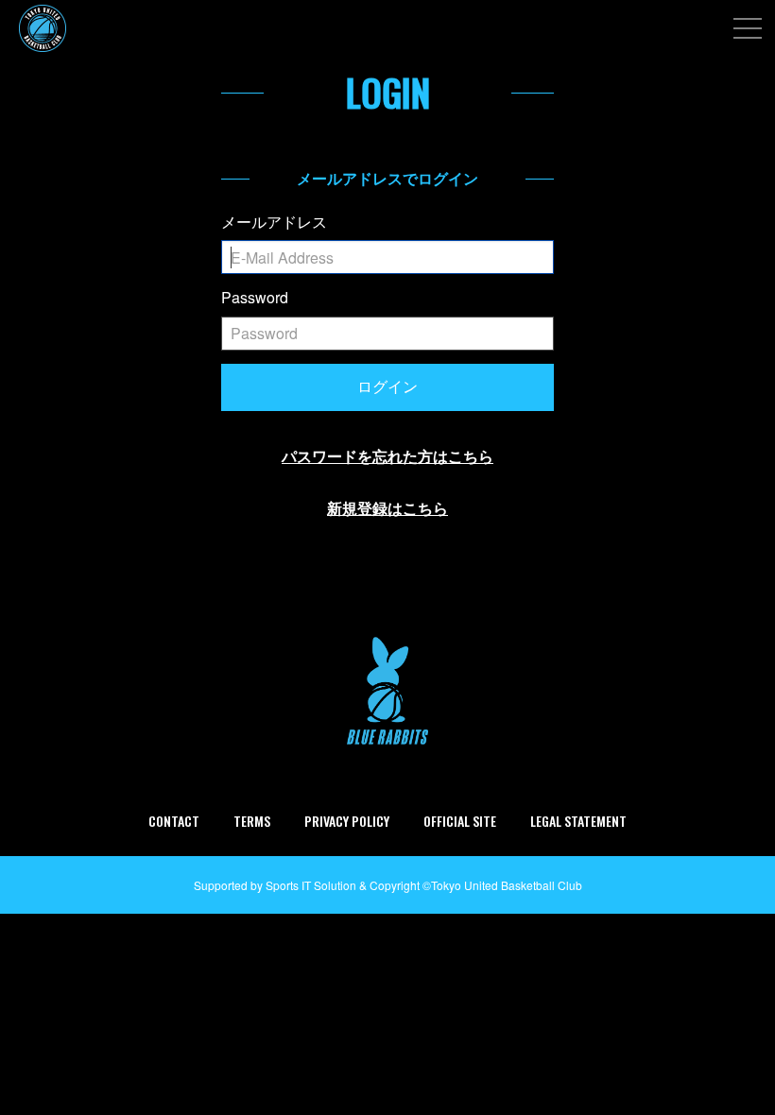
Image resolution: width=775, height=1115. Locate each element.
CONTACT (173, 821)
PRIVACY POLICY (346, 821)
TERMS (251, 821)
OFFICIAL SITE (459, 821)
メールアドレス (274, 222)
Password (254, 297)
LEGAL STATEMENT (578, 821)
